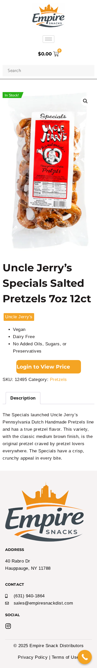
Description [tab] (23, 398)
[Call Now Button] (85, 657)
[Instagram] (8, 626)
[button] (85, 101)
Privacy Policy (33, 657)
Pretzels (58, 379)
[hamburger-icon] (48, 39)
